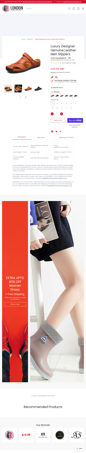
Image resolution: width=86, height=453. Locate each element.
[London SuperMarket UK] (12, 8)
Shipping (53, 72)
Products (30, 39)
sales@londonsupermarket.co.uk (72, 2)
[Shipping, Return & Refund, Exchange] (64, 80)
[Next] (25, 97)
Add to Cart (58, 120)
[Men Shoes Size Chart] (55, 77)
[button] (73, 8)
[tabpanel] (43, 164)
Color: (55, 92)
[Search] (69, 8)
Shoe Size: (54, 100)
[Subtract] (52, 113)
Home (23, 39)
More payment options (74, 126)
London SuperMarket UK (58, 58)
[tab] (22, 138)
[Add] (61, 113)
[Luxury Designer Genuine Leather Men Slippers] (8, 88)
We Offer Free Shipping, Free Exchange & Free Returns (37, 2)
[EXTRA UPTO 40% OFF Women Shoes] (15, 291)
